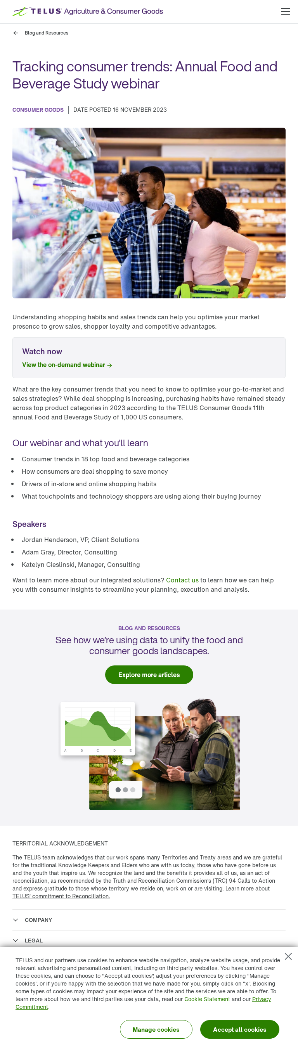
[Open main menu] (285, 11)
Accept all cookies (240, 1029)
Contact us (183, 580)
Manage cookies (156, 1029)
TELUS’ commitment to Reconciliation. (61, 896)
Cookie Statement (207, 999)
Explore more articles (149, 674)
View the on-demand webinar (63, 365)
